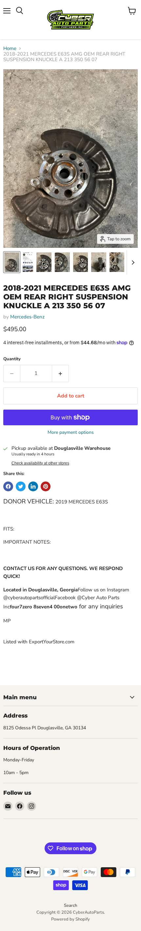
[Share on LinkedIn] (33, 486)
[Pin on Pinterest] (45, 486)
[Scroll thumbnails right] (132, 262)
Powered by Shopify (70, 919)
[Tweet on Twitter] (21, 486)
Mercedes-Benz (27, 316)
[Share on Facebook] (8, 486)
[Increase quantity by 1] (60, 373)
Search (70, 905)
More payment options (71, 432)
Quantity (12, 359)
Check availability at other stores (40, 463)
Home (9, 48)
